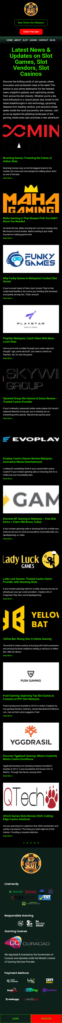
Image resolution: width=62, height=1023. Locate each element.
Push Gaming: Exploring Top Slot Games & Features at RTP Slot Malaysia (28, 697)
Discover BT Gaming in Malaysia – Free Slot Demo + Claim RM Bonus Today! (29, 520)
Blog (52, 40)
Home (10, 40)
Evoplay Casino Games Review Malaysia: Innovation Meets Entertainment (28, 460)
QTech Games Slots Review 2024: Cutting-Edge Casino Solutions (28, 817)
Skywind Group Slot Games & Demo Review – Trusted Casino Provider (30, 400)
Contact (43, 40)
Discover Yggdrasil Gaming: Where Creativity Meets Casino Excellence (30, 757)
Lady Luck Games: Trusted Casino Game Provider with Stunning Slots (27, 580)
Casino (33, 40)
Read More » (8, 178)
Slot (25, 40)
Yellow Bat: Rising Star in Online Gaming (27, 638)
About (17, 40)
